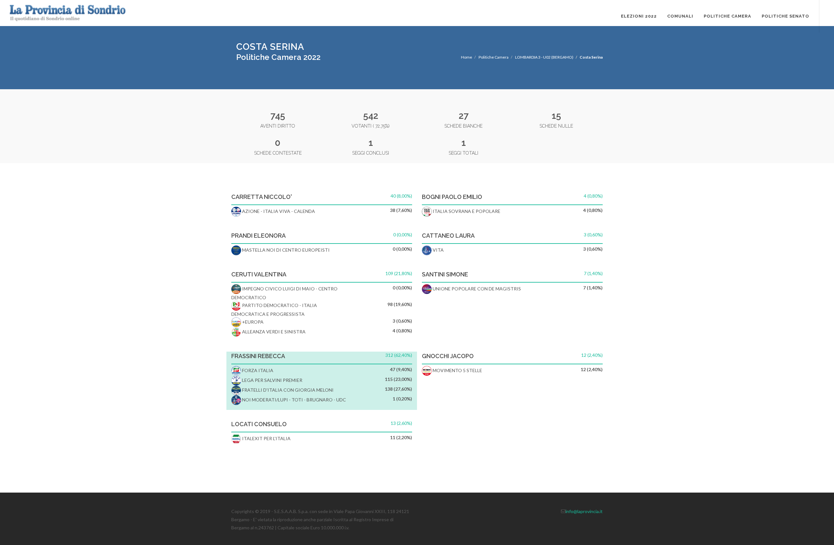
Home (466, 57)
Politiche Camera (727, 16)
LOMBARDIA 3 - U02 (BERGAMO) (544, 57)
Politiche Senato (785, 16)
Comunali (680, 16)
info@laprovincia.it (584, 511)
